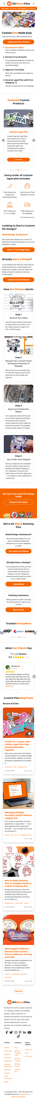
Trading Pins (8, 1061)
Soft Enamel (8, 1051)
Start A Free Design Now (18, 249)
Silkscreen (7, 1070)
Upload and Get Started (18, 42)
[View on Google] (8, 667)
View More (18, 160)
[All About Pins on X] (11, 1033)
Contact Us (28, 1049)
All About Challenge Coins (17, 1053)
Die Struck (7, 1057)
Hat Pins (7, 1073)
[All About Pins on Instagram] (15, 1033)
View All (18, 991)
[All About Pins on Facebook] (7, 1033)
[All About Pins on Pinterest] (20, 1033)
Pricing (6, 1047)
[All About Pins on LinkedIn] (24, 1033)
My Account (18, 610)
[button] (3, 676)
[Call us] (33, 3)
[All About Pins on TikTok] (18, 1037)
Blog (15, 1047)
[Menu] (4, 3)
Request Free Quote (18, 502)
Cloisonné (7, 1054)
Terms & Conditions (18, 1097)
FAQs (26, 1053)
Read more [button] (9, 686)
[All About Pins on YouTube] (29, 1033)
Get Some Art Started (18, 551)
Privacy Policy (25, 1094)
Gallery (6, 1082)
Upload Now (18, 584)
